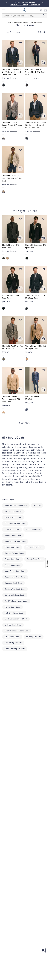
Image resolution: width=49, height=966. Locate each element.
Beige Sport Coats (12, 637)
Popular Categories (21, 22)
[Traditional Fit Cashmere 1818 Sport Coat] (36, 279)
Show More (24, 423)
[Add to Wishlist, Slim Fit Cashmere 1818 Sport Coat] (20, 270)
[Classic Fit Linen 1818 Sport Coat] (13, 229)
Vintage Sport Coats (34, 547)
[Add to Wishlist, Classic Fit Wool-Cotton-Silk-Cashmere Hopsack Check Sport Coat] (20, 44)
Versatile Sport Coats (13, 643)
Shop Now (25, 5)
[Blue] (26, 409)
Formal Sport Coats (12, 607)
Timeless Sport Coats (13, 583)
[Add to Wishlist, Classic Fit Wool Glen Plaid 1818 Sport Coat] (20, 320)
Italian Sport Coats (33, 637)
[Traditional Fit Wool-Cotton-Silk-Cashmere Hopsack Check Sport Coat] (36, 106)
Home (9, 22)
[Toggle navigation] (3, 10)
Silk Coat (37, 505)
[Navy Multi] (26, 85)
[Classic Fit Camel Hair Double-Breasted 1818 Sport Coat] (13, 380)
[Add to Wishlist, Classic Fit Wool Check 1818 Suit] (43, 371)
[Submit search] (44, 15)
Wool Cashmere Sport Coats (16, 601)
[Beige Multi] (3, 138)
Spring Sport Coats (12, 565)
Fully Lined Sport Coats (14, 613)
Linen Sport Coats (12, 529)
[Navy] (3, 85)
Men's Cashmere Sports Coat (16, 631)
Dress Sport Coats (12, 547)
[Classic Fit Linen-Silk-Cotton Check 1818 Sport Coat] (36, 53)
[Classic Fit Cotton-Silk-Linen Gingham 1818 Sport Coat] (13, 159)
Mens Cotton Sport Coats (15, 571)
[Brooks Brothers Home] (24, 10)
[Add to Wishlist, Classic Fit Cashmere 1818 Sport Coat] (43, 219)
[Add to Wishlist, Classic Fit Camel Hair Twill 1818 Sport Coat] (43, 320)
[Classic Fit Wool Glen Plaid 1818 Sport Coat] (13, 330)
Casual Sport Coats (12, 559)
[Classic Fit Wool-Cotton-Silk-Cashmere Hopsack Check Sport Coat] (13, 53)
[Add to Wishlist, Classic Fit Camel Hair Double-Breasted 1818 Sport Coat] (20, 371)
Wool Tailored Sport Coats (15, 541)
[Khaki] (7, 258)
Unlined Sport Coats (13, 625)
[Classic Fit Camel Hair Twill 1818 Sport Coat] (36, 330)
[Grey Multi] (3, 359)
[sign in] (41, 10)
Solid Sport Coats (33, 529)
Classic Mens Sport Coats (15, 577)
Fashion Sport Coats (13, 517)
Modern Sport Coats (13, 535)
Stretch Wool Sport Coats (15, 589)
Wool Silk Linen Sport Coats (16, 505)
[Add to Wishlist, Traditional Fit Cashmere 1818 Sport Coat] (43, 270)
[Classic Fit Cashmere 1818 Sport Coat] (36, 229)
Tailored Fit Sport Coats (14, 553)
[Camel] (26, 359)
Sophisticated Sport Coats (15, 523)
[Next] (43, 3)
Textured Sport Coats (13, 511)
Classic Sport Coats (34, 559)
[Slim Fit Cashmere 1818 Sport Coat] (13, 279)
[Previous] (6, 3)
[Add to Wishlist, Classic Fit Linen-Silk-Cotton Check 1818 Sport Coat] (43, 44)
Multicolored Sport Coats (15, 649)
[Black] (3, 258)
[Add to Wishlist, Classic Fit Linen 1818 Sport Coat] (20, 219)
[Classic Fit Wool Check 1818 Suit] (36, 380)
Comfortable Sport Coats (15, 595)
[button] (45, 10)
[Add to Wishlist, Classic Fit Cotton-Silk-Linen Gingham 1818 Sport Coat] (20, 150)
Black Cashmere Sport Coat (16, 619)
